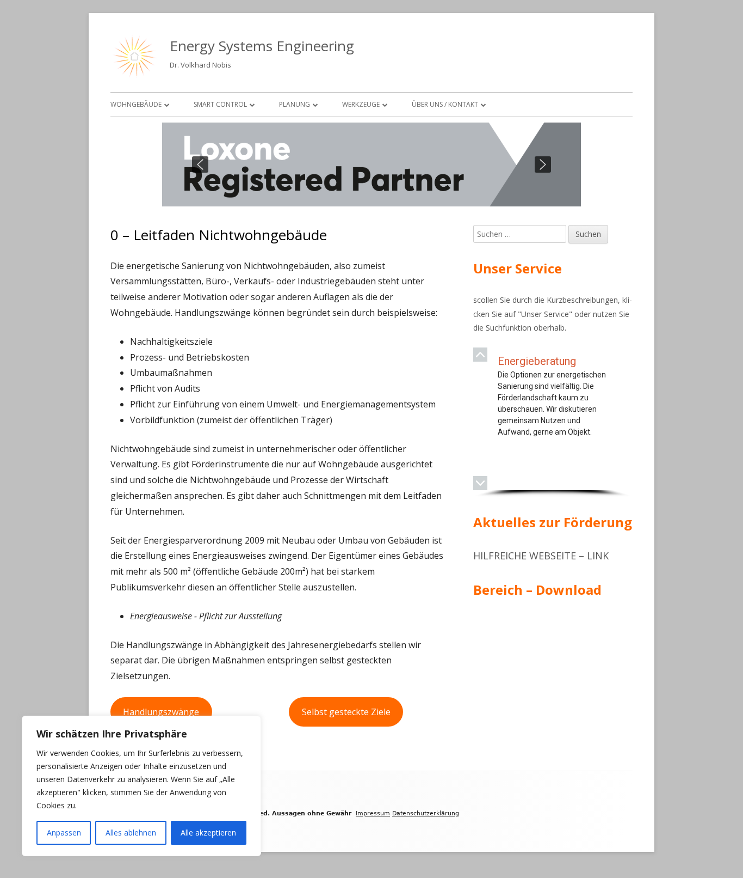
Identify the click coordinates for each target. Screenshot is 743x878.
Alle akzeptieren (208, 832)
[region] (371, 164)
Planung (294, 104)
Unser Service (545, 314)
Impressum (373, 813)
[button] (200, 164)
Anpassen (64, 832)
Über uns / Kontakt (445, 104)
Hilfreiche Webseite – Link (541, 555)
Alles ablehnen (131, 832)
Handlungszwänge (161, 712)
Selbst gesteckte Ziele (346, 712)
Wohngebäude (136, 104)
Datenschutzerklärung (425, 813)
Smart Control (220, 104)
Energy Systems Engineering (262, 46)
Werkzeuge (361, 104)
